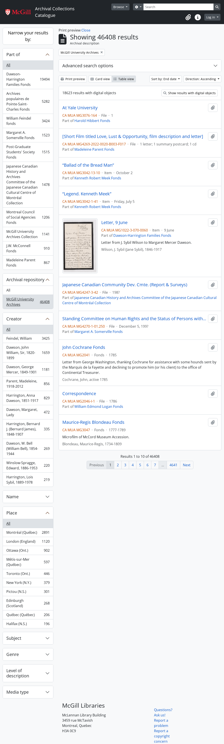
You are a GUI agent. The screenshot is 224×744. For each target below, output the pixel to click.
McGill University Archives (28, 302)
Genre (12, 654)
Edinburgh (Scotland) (28, 603)
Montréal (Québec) (28, 533)
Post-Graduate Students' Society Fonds (28, 152)
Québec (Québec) (28, 615)
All (8, 65)
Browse (119, 7)
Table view (125, 79)
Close (85, 30)
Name (12, 497)
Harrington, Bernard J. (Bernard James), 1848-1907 (28, 429)
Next (187, 465)
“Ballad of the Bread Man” (88, 165)
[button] (188, 17)
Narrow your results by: (28, 36)
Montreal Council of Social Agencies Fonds (28, 217)
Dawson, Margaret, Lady (28, 412)
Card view (102, 79)
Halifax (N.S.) (28, 624)
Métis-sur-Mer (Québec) (28, 562)
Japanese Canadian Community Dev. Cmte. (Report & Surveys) (124, 284)
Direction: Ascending (201, 79)
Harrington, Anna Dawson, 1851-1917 (28, 398)
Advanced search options (87, 66)
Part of (13, 54)
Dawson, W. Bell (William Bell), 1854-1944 (28, 448)
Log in (211, 17)
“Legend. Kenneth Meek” (86, 193)
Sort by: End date (164, 79)
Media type (17, 692)
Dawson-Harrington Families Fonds (28, 79)
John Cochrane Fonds (83, 347)
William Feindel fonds (28, 121)
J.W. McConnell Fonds (28, 248)
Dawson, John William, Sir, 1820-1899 (28, 352)
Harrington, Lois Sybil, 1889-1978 (28, 480)
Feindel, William (28, 339)
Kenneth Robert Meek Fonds (97, 178)
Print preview (75, 79)
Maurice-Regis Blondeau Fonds (93, 422)
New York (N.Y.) (28, 583)
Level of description (17, 673)
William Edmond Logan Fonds (98, 406)
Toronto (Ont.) (28, 574)
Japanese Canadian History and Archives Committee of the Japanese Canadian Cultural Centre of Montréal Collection (28, 184)
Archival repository (25, 280)
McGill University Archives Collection (28, 234)
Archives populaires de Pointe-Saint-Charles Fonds (28, 101)
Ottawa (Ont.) (28, 551)
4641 (173, 465)
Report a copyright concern (162, 736)
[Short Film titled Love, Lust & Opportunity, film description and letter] (132, 136)
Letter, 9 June (114, 222)
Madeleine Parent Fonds (28, 263)
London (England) (28, 542)
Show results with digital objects (191, 93)
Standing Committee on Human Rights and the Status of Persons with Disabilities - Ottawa (134, 318)
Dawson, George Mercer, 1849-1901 (28, 369)
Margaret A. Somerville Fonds (28, 135)
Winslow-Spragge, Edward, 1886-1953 (28, 465)
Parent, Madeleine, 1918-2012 (28, 384)
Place (11, 513)
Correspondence (79, 393)
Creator (14, 319)
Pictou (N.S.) (28, 592)
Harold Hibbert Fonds (92, 120)
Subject (13, 638)
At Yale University (80, 107)
